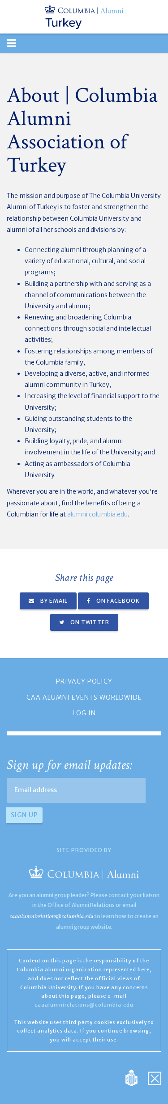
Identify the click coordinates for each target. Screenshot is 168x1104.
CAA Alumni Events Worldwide (84, 697)
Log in (84, 713)
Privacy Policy (84, 681)
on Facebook (117, 600)
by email (53, 600)
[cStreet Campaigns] (154, 1077)
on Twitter (89, 622)
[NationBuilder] (135, 1077)
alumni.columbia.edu (97, 514)
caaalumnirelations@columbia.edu (51, 916)
